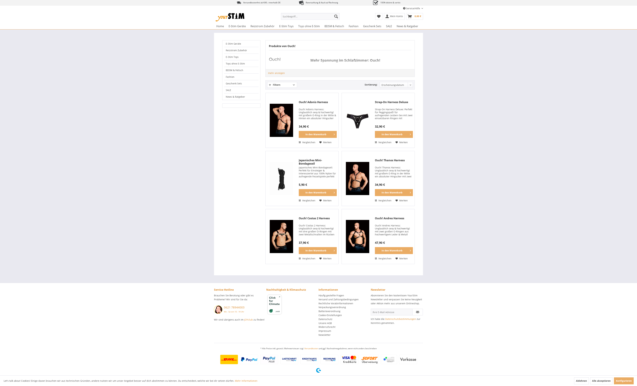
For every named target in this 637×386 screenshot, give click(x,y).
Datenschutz (325, 319)
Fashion (230, 76)
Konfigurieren (624, 380)
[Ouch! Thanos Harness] (357, 178)
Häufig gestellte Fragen (331, 295)
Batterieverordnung (329, 311)
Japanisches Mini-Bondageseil (310, 162)
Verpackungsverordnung (332, 307)
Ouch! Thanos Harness (390, 160)
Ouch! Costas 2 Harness (314, 218)
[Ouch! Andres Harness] (357, 236)
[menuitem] (310, 16)
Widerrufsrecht (326, 326)
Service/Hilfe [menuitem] (413, 8)
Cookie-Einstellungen (330, 315)
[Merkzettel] (378, 16)
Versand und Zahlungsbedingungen (338, 299)
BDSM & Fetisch (234, 70)
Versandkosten (311, 348)
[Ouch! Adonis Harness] (281, 120)
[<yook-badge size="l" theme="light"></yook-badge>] (291, 305)
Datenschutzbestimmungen (400, 319)
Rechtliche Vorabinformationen (335, 303)
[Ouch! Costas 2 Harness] (281, 236)
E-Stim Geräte (233, 43)
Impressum (324, 330)
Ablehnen (581, 380)
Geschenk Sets (234, 83)
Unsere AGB (325, 323)
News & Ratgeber (235, 96)
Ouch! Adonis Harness (313, 102)
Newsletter (324, 334)
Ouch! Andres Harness (389, 218)
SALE (228, 90)
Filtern (276, 84)
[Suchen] (336, 16)
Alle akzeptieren (601, 380)
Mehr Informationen (246, 380)
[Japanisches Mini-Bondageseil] (281, 178)
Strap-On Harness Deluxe (391, 102)
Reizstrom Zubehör (236, 50)
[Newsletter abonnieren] (417, 312)
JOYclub (248, 319)
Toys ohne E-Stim (235, 63)
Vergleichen (308, 142)
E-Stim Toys (232, 57)
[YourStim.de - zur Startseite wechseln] (230, 17)
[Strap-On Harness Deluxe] (357, 120)
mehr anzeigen (276, 73)
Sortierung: (371, 84)
